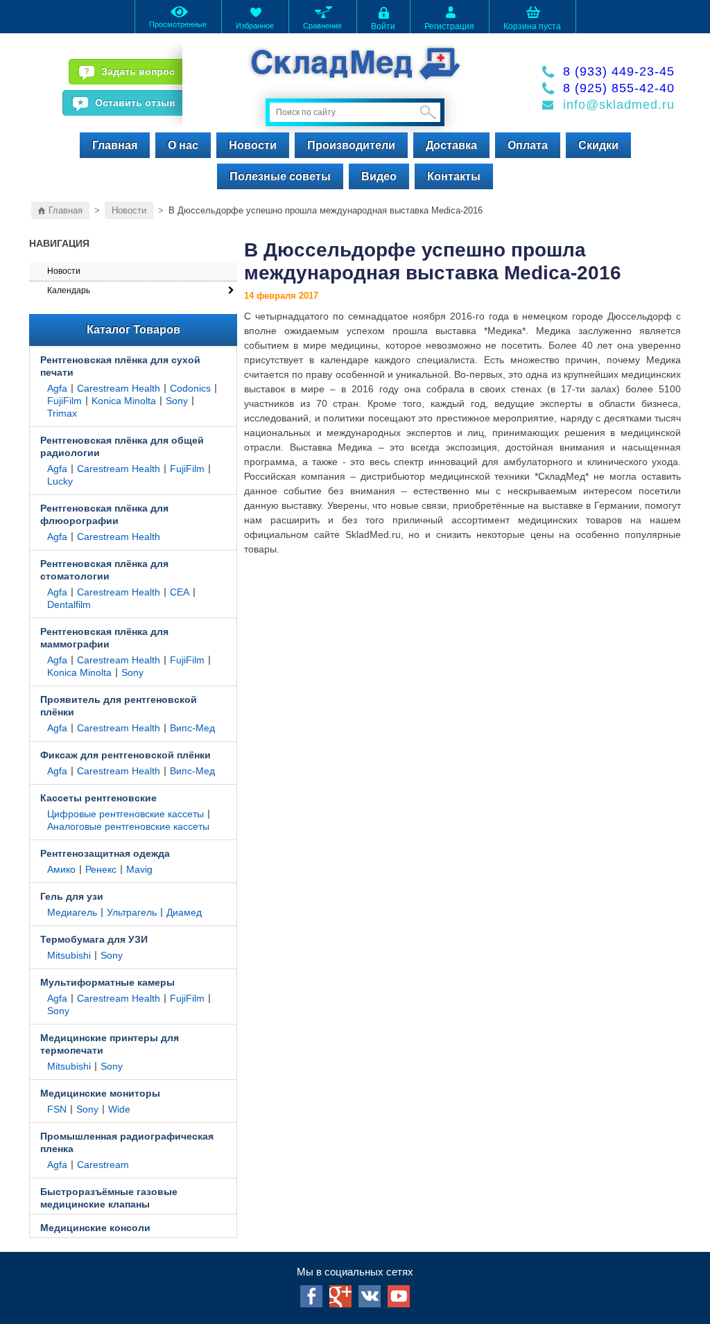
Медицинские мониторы (100, 1093)
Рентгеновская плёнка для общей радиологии (122, 446)
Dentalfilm (69, 604)
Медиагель (72, 912)
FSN (57, 1109)
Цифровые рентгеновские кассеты (125, 813)
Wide (119, 1109)
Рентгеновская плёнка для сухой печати (120, 366)
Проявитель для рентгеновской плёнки (118, 705)
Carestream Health (118, 388)
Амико (61, 869)
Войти (383, 26)
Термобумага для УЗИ (94, 939)
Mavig (139, 869)
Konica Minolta (124, 400)
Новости (253, 145)
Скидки (598, 145)
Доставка (451, 145)
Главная (114, 145)
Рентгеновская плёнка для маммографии (104, 638)
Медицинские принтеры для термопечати (109, 1044)
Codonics (190, 388)
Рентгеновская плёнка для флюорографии (104, 514)
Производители (351, 145)
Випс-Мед (192, 727)
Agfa (57, 388)
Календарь (68, 290)
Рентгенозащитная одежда (105, 853)
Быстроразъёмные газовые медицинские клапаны (109, 1198)
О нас (183, 145)
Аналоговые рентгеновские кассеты (128, 826)
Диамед (184, 912)
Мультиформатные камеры (107, 982)
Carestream (103, 1164)
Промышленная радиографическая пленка (127, 1142)
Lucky (60, 481)
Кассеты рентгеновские (98, 797)
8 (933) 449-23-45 (619, 71)
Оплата (528, 145)
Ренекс (100, 869)
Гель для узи (71, 896)
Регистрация (449, 26)
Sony (177, 400)
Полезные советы (280, 176)
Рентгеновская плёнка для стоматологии (104, 570)
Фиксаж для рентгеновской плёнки (125, 754)
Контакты (453, 176)
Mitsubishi (69, 955)
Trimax (62, 413)
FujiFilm (64, 400)
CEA (179, 592)
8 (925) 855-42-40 (619, 88)
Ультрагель (132, 912)
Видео (379, 176)
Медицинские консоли (95, 1227)
